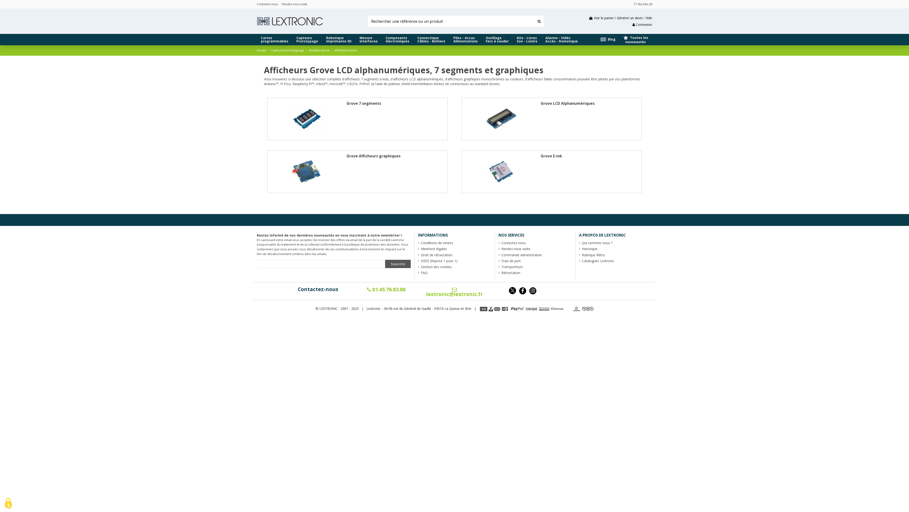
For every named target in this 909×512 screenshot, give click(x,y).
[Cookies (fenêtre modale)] (8, 504)
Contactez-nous (318, 289)
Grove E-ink (551, 156)
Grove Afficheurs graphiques (374, 156)
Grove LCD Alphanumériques (568, 103)
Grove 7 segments (364, 103)
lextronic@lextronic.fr (454, 294)
